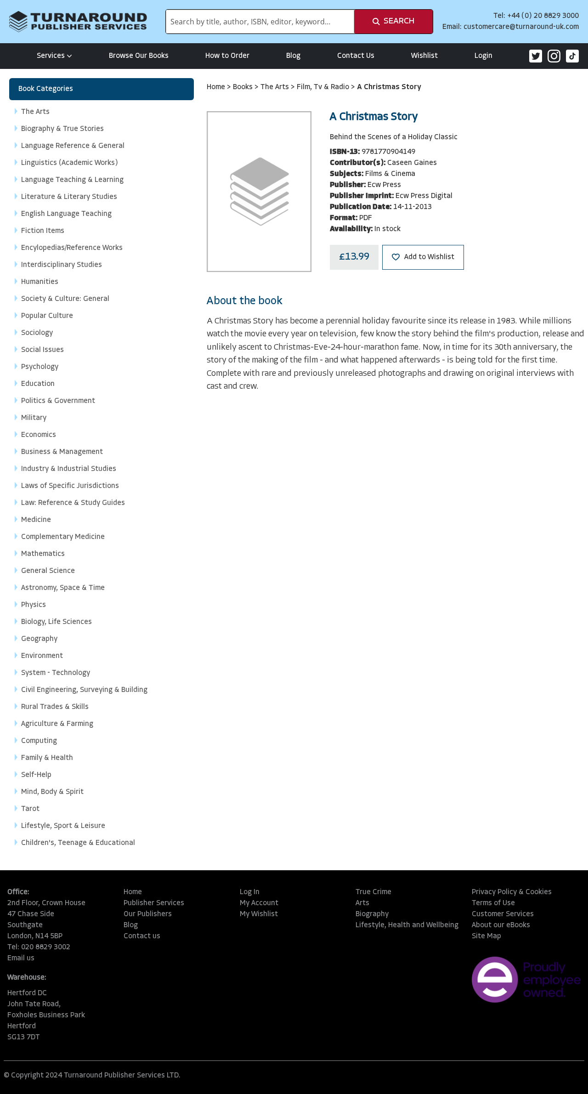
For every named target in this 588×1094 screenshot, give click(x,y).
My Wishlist (259, 914)
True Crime (373, 892)
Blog (293, 56)
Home (217, 87)
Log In (250, 892)
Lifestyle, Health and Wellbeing (407, 925)
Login (483, 56)
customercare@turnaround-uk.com (521, 27)
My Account (259, 903)
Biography (372, 914)
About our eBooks (501, 925)
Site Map (486, 936)
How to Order (227, 56)
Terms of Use (493, 903)
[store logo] (78, 21)
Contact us (142, 936)
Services (51, 56)
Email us (20, 958)
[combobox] (260, 22)
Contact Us (355, 56)
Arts (362, 903)
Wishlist (424, 56)
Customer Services (503, 914)
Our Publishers (148, 914)
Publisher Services (154, 903)
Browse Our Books (139, 56)
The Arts (275, 87)
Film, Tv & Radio (324, 87)
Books (243, 87)
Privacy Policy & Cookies (512, 892)
